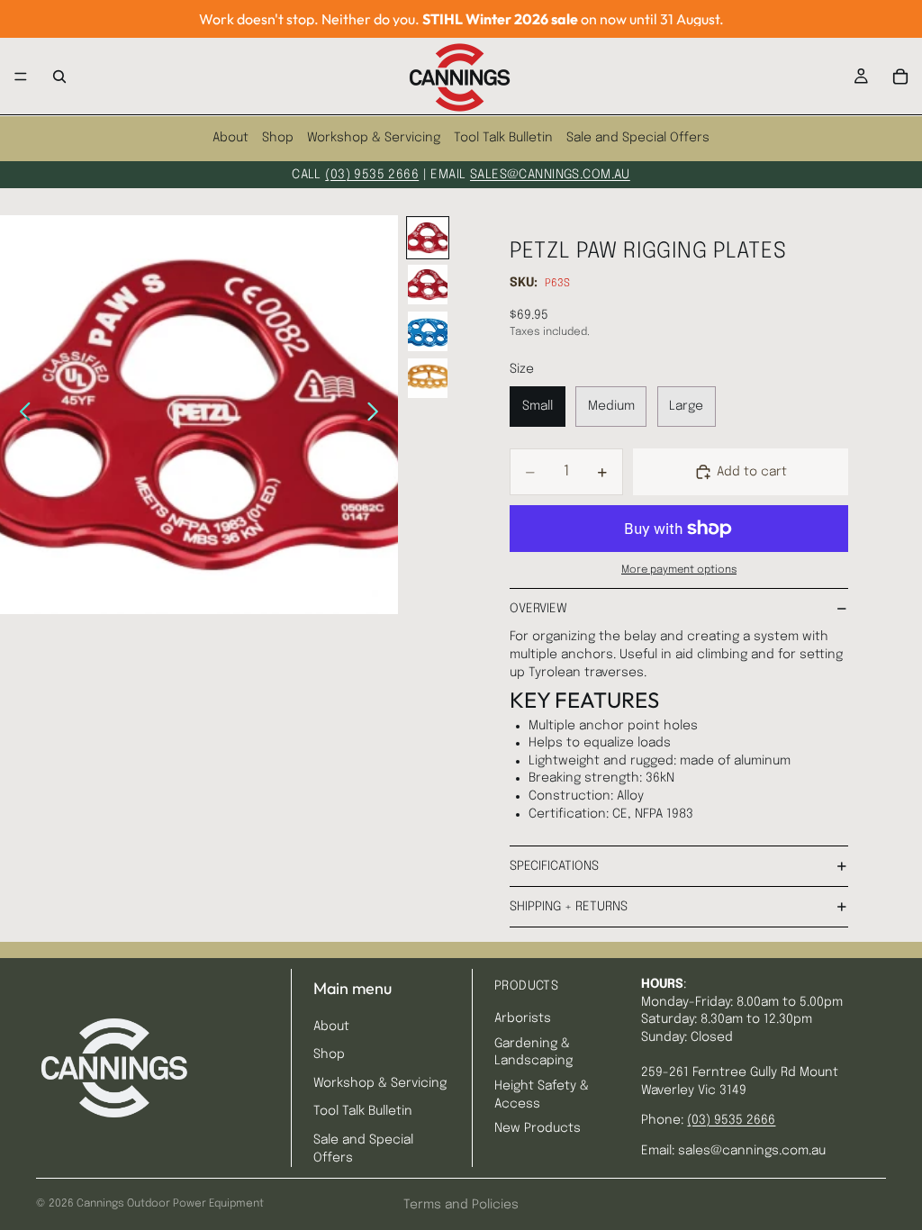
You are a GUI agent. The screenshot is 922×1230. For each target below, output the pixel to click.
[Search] (59, 76)
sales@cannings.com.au (550, 174)
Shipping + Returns (569, 906)
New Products (537, 1128)
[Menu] (20, 76)
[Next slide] (377, 414)
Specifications (554, 866)
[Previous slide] (20, 414)
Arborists (522, 1018)
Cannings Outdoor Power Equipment (170, 1203)
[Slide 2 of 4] (427, 284)
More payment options (679, 570)
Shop (278, 137)
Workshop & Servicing (373, 137)
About (230, 137)
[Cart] (900, 76)
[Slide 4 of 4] (427, 378)
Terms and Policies (461, 1204)
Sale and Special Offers (638, 137)
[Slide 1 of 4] (427, 238)
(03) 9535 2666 (372, 174)
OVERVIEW (538, 608)
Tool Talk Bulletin (503, 137)
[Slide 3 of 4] (427, 331)
